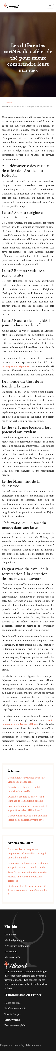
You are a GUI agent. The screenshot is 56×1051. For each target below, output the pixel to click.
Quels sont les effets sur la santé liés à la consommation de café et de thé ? (27, 890)
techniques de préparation (16, 366)
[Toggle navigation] (50, 6)
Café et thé (8, 102)
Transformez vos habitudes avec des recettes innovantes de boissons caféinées (27, 876)
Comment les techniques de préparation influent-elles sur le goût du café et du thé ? (27, 853)
